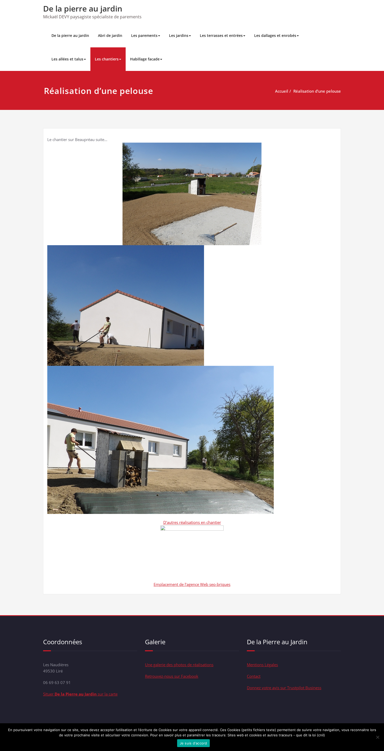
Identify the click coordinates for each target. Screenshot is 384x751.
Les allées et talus (67, 59)
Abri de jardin (110, 35)
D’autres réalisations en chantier (192, 522)
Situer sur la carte (80, 694)
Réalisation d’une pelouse (317, 91)
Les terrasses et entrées (221, 35)
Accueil (281, 91)
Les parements (144, 35)
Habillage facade (145, 59)
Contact (253, 676)
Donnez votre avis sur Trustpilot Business (284, 687)
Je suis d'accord (193, 743)
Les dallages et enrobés (275, 35)
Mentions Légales (262, 664)
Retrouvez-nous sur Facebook (171, 676)
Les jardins (178, 35)
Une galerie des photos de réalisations (179, 664)
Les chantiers (107, 59)
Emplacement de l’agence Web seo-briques (192, 584)
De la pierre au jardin (82, 8)
